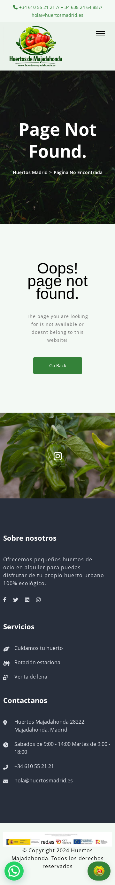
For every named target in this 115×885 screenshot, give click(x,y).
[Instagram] (38, 599)
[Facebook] (4, 599)
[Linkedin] (27, 599)
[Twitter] (15, 599)
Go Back (57, 365)
